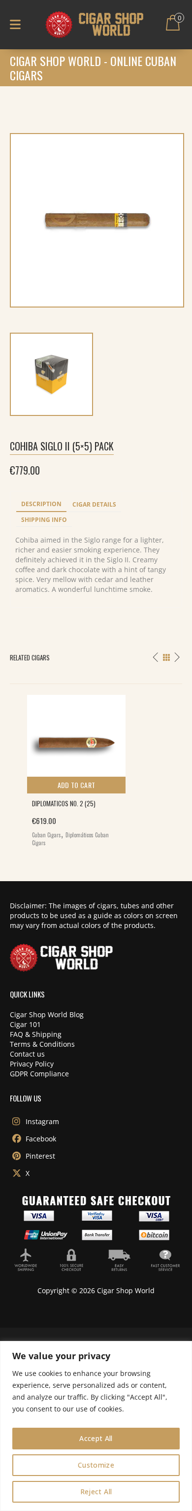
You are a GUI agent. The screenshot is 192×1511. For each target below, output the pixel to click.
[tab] (41, 505)
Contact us (27, 1054)
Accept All (96, 1438)
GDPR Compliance (39, 1073)
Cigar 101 (25, 1024)
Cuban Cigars (46, 835)
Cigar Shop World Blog (47, 1014)
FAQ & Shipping (36, 1034)
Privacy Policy (32, 1063)
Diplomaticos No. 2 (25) (64, 803)
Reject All (96, 1491)
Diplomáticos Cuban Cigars (70, 839)
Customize (96, 1465)
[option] (96, 768)
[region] (96, 1426)
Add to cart (77, 785)
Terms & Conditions (42, 1044)
